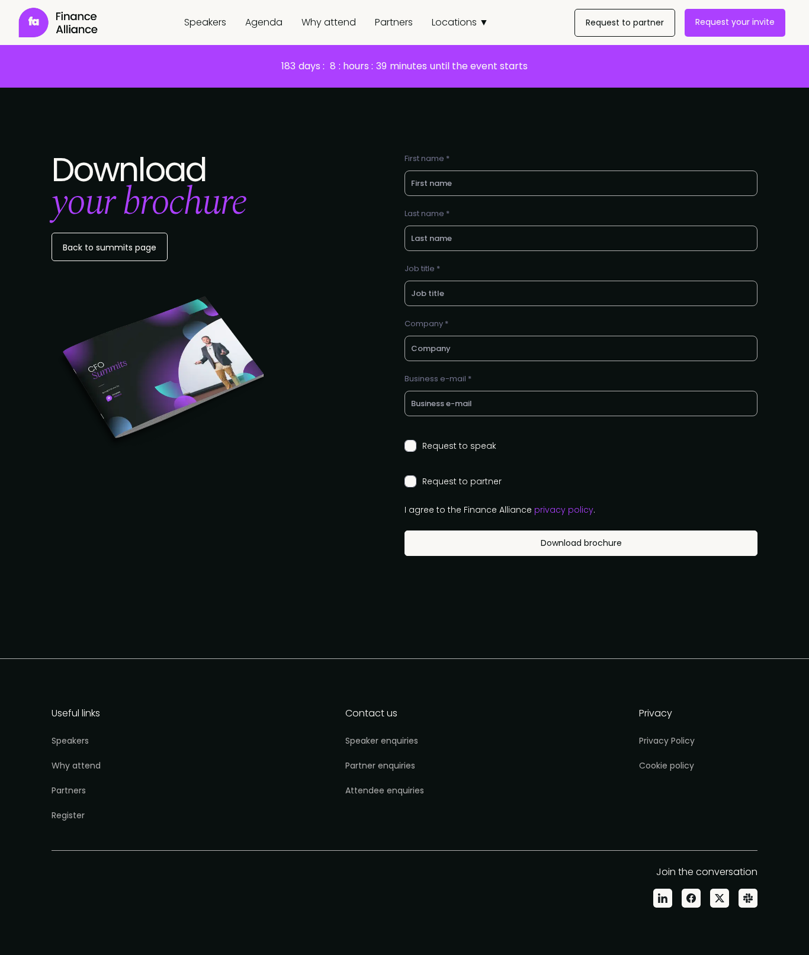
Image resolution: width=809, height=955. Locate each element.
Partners (394, 22)
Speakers (205, 22)
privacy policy (563, 510)
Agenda (263, 22)
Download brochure (581, 543)
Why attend (328, 22)
